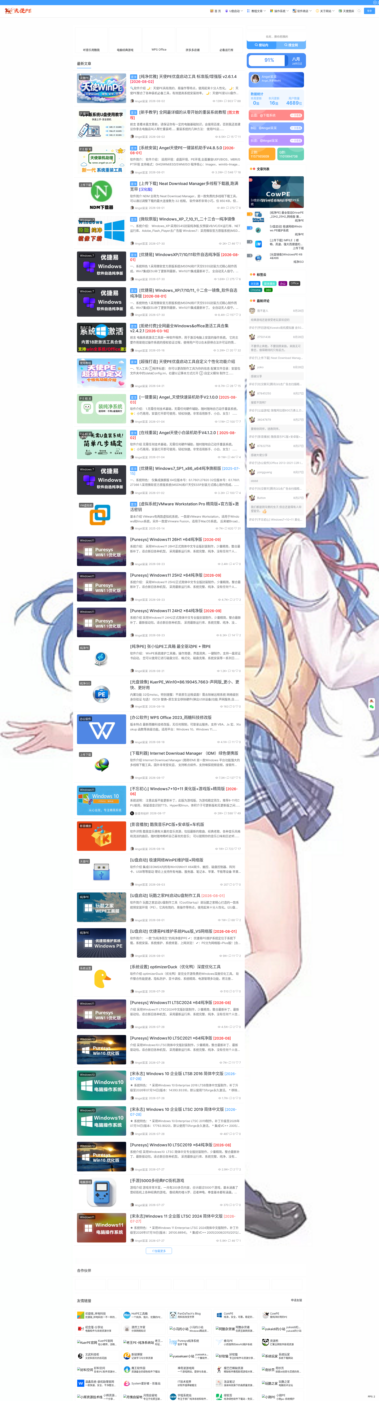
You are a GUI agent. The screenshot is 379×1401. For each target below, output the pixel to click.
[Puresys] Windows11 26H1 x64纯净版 (175, 595)
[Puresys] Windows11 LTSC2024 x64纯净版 (180, 1058)
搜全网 (293, 101)
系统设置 (85, 1024)
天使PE (84, 134)
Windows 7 (87, 276)
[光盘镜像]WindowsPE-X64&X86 (286, 312)
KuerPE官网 (105, 1396)
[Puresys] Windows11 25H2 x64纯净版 (175, 631)
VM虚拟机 (86, 561)
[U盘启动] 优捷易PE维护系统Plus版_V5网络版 (183, 987)
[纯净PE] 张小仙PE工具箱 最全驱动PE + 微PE (170, 702)
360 (268, 346)
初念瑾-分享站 (94, 1383)
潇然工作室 (138, 1383)
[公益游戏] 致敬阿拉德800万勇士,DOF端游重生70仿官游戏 (293, 466)
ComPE (228, 1369)
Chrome (255, 346)
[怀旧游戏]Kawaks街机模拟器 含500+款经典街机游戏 (290, 383)
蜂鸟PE (228, 1396)
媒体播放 (269, 339)
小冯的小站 (196, 1383)
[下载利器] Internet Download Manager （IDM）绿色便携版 (184, 809)
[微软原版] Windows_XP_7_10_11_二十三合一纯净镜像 (183, 275)
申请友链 (296, 1356)
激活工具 (85, 383)
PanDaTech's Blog (189, 1369)
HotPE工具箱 (139, 1369)
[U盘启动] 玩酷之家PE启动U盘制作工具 (177, 951)
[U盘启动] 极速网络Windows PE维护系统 (286, 284)
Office (295, 339)
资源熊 (274, 1396)
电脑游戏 (85, 1238)
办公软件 (85, 775)
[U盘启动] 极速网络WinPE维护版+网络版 (166, 916)
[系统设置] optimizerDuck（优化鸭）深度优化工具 (175, 1023)
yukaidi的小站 (295, 1383)
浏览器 (254, 339)
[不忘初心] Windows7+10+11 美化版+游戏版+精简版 (290, 575)
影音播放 (85, 882)
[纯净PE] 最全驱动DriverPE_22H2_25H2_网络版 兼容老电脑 (287, 270)
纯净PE (84, 704)
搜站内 (263, 101)
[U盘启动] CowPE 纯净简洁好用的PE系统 (275, 258)
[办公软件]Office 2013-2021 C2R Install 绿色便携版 (289, 519)
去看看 (297, 171)
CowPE (274, 1369)
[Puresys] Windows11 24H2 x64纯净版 (175, 666)
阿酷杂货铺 (243, 1383)
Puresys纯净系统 (188, 1396)
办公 (283, 339)
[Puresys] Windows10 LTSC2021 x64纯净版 (180, 1094)
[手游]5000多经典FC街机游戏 (157, 1236)
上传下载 (85, 241)
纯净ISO (85, 739)
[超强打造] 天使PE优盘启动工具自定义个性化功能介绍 (183, 417)
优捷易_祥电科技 (95, 1369)
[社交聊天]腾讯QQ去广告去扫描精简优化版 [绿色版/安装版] (294, 440)
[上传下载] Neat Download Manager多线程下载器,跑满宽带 (294, 414)
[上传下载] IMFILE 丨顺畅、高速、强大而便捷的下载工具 (286, 298)
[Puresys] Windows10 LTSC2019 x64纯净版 (180, 1201)
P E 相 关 (85, 205)
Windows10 (87, 1095)
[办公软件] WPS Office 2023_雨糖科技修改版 (171, 773)
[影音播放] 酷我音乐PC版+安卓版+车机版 (167, 880)
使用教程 (85, 419)
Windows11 (87, 596)
